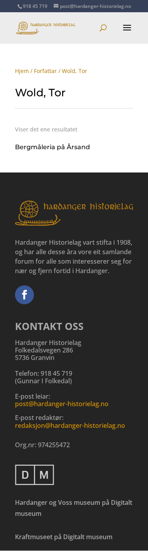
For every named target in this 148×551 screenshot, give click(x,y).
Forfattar (45, 71)
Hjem (22, 71)
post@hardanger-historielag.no (62, 403)
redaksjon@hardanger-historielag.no (70, 425)
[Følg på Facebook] (24, 294)
